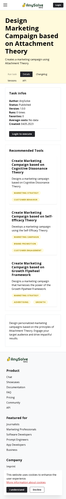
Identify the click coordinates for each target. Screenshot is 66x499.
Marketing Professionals (21, 429)
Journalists (12, 424)
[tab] (12, 74)
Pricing (10, 397)
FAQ (8, 392)
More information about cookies (26, 482)
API (8, 407)
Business (11, 450)
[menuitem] (33, 377)
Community (13, 402)
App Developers (16, 444)
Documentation (15, 387)
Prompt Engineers (17, 439)
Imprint (10, 466)
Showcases (13, 382)
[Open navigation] (5, 5)
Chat (9, 377)
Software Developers (19, 434)
